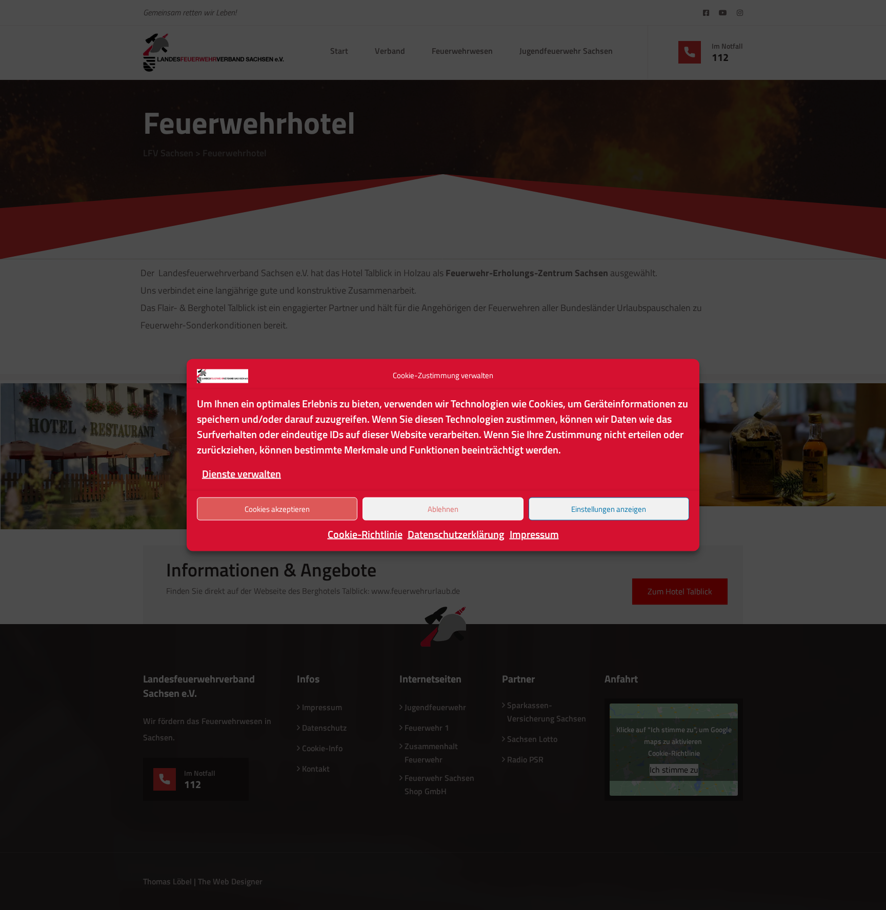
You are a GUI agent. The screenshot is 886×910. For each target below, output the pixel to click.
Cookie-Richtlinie (365, 534)
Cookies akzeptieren (277, 508)
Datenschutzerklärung (456, 534)
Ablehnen (443, 508)
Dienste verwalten (241, 474)
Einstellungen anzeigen (608, 508)
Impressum (534, 534)
